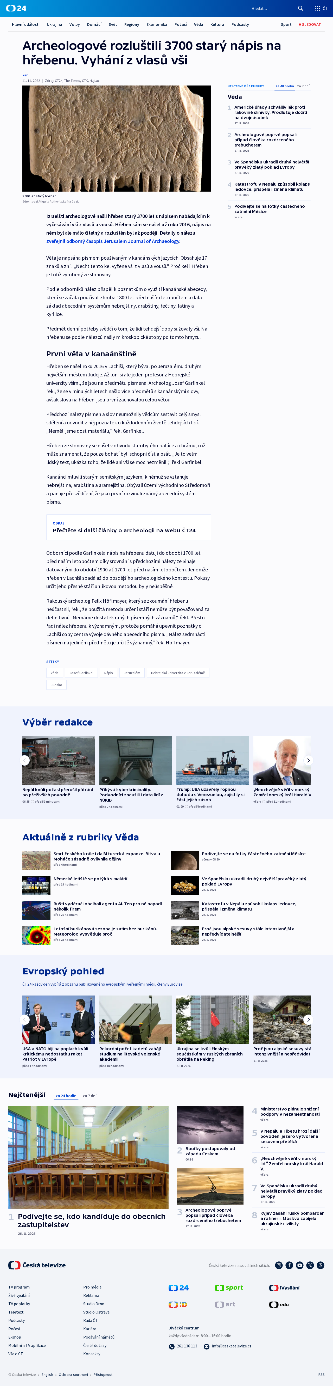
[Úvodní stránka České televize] (37, 1265)
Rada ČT (90, 1320)
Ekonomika (156, 24)
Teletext (16, 1312)
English (47, 1374)
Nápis (108, 672)
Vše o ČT (15, 1353)
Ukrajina (54, 24)
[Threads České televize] (320, 1265)
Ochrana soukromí (73, 1374)
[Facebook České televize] (289, 1265)
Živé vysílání (19, 1295)
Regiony (131, 24)
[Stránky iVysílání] (284, 1287)
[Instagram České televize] (279, 1265)
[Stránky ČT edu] (279, 1303)
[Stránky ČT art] (225, 1303)
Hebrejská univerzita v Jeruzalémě (178, 672)
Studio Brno (93, 1303)
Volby (74, 24)
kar (25, 75)
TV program (19, 1287)
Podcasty (240, 24)
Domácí (94, 24)
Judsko (56, 684)
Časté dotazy (94, 1345)
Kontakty (91, 1353)
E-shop (14, 1337)
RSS (321, 1374)
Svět (113, 24)
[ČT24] (16, 8)
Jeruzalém (132, 672)
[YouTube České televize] (300, 1265)
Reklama (91, 1295)
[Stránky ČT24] (179, 1287)
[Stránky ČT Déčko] (178, 1303)
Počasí (181, 24)
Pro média (92, 1287)
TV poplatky (19, 1303)
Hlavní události (26, 24)
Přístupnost (103, 1374)
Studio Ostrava (96, 1312)
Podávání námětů (98, 1337)
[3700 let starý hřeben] (116, 139)
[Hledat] (300, 8)
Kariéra (89, 1328)
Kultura (217, 24)
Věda (198, 24)
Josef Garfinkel (81, 672)
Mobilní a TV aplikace (27, 1345)
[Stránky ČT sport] (229, 1287)
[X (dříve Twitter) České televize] (310, 1265)
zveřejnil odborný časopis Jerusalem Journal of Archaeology (112, 241)
